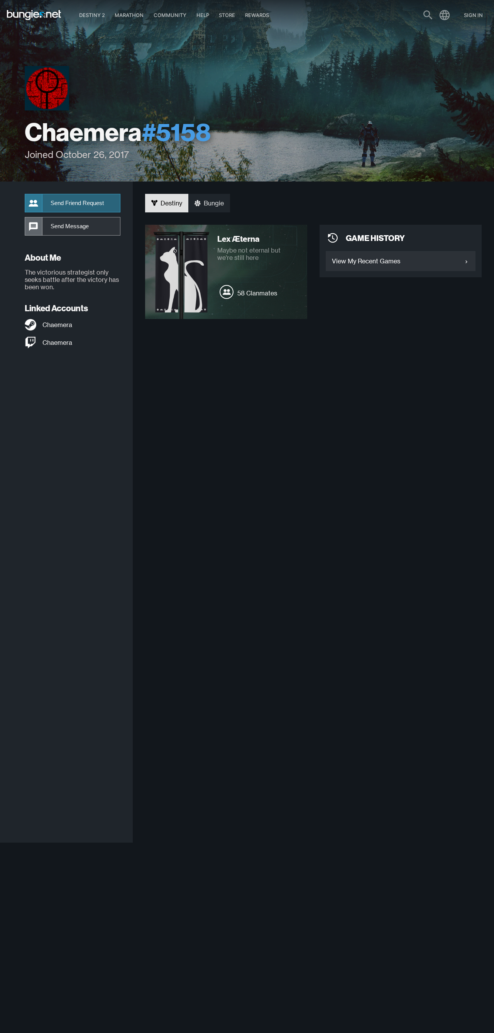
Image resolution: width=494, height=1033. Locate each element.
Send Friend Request (77, 203)
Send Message (70, 226)
